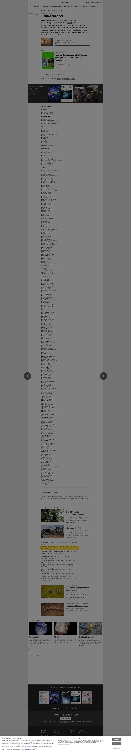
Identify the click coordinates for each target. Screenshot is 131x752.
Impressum (32, 749)
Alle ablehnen (116, 743)
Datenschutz (27, 749)
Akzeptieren (116, 739)
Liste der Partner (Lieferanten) (63, 744)
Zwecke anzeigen (116, 748)
